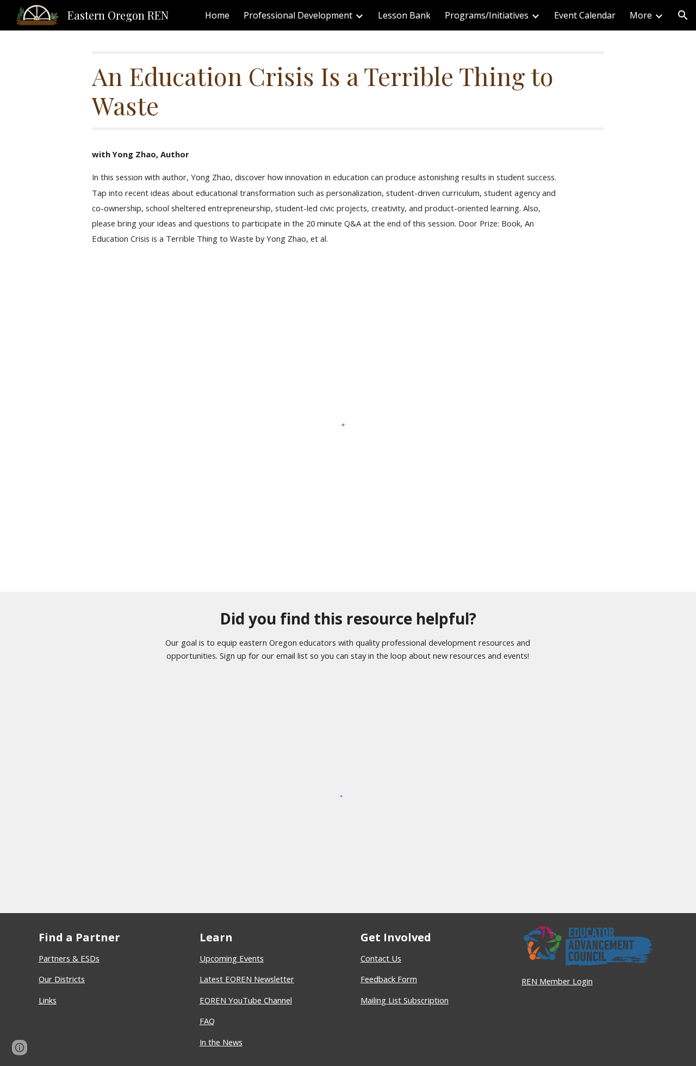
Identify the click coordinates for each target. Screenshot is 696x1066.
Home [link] (217, 15)
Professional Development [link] (298, 15)
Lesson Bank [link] (404, 15)
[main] (348, 91)
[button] (683, 15)
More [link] (641, 15)
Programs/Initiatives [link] (487, 15)
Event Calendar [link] (585, 15)
